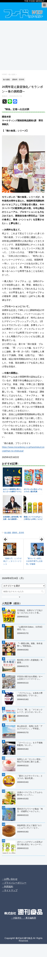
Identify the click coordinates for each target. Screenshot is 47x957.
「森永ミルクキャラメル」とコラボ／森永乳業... (30, 777)
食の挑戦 (7, 533)
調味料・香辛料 (18, 533)
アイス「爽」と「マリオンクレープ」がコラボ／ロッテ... (30, 710)
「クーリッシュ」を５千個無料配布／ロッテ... (30, 744)
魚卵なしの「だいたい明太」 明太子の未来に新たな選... (31, 760)
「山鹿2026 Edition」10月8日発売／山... (29, 628)
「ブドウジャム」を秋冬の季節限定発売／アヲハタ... (30, 694)
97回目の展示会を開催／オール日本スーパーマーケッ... (30, 677)
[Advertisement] (23, 45)
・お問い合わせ (9, 879)
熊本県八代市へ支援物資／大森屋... (30, 661)
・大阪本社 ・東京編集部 (23, 918)
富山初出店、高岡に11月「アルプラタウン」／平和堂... (29, 727)
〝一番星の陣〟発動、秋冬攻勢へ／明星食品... (30, 644)
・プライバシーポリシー (14, 883)
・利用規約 (7, 886)
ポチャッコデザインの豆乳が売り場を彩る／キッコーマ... (30, 843)
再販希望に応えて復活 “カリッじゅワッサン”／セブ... (29, 826)
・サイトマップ (9, 890)
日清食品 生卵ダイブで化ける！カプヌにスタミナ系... (30, 611)
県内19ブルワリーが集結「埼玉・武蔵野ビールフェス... (30, 810)
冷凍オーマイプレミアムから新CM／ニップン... (30, 793)
